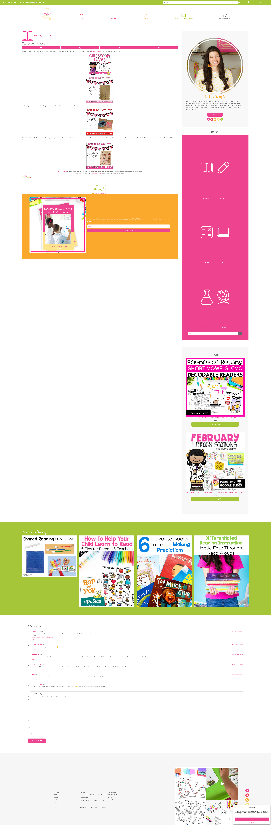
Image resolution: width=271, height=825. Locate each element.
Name (30, 721)
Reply (33, 639)
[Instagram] (218, 119)
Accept (251, 819)
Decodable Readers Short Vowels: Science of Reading (215, 418)
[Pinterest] (215, 119)
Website (30, 733)
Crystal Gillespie (36, 631)
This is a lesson (62, 172)
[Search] (239, 2)
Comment (31, 700)
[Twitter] (211, 119)
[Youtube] (221, 119)
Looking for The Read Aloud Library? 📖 (25, 2)
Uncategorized (101, 193)
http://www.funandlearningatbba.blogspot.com (44, 637)
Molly (33, 674)
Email (30, 727)
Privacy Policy (251, 822)
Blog (146, 18)
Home (81, 18)
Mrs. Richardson (38, 644)
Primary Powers (96, 51)
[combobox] (200, 2)
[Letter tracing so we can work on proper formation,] (222, 784)
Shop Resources (224, 18)
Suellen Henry (35, 654)
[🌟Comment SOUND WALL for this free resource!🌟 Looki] (190, 784)
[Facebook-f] (208, 119)
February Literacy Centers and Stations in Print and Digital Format (215, 492)
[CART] (261, 2)
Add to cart (215, 424)
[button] (268, 807)
